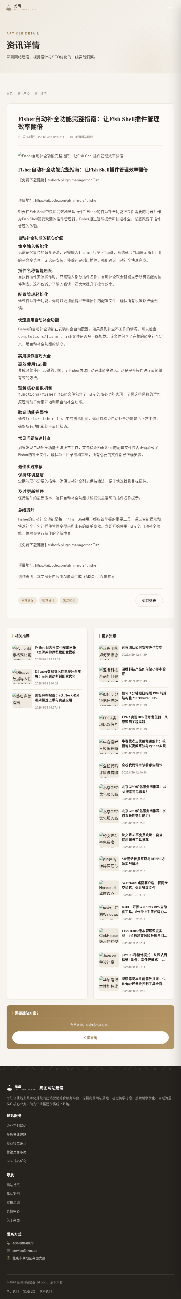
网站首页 (13, 1185)
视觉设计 (48, 600)
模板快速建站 (16, 1134)
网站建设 (27, 600)
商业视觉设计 (16, 1143)
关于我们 (13, 1291)
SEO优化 (69, 600)
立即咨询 (90, 1037)
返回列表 (149, 600)
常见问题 (29, 1291)
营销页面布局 (16, 1152)
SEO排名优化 (17, 1160)
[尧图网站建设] (22, 7)
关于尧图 (13, 1220)
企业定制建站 (16, 1125)
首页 (10, 93)
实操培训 (13, 1202)
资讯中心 (23, 93)
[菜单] (170, 7)
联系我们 (46, 1291)
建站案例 (13, 1193)
